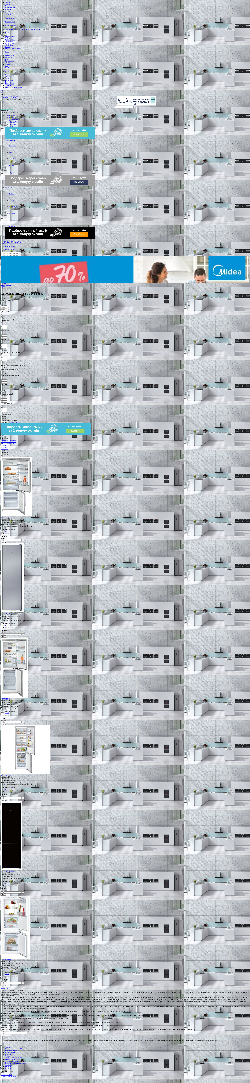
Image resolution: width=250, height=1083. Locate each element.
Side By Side (9, 45)
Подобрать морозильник (13, 68)
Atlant (6, 66)
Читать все (4, 989)
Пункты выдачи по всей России (15, 1049)
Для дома (8, 82)
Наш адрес (8, 9)
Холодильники (10, 18)
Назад (7, 32)
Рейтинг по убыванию (8, 440)
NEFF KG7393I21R (7, 775)
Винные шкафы (10, 25)
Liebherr (7, 78)
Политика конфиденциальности (15, 1063)
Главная (7, 2)
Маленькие (8, 57)
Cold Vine (8, 85)
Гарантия (8, 4)
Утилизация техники (12, 1061)
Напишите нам (10, 8)
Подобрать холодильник (13, 48)
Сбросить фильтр (14, 422)
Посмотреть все (10, 36)
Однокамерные (10, 41)
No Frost (7, 38)
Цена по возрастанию (8, 442)
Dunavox (7, 77)
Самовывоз (8, 15)
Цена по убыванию (7, 443)
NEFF (7, 531)
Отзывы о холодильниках (13, 1058)
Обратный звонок (7, 109)
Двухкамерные (10, 40)
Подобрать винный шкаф (13, 87)
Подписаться (5, 1035)
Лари (6, 59)
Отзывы (7, 11)
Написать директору (6, 1081)
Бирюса (7, 64)
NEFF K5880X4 (6, 699)
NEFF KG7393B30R (7, 871)
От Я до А (4, 447)
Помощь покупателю (12, 1059)
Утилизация (9, 13)
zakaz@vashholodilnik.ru (9, 1076)
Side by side (12, 124)
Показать (4, 422)
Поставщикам (9, 1066)
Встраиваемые (9, 43)
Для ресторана (9, 80)
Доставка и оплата (11, 6)
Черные (7, 47)
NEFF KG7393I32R (7, 613)
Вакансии (8, 1068)
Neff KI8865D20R (7, 960)
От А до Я (4, 445)
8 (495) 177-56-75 (9, 97)
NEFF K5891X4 (6, 517)
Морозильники (10, 22)
